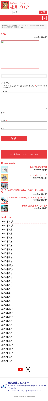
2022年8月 (7, 360)
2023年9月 (7, 321)
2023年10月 (7, 317)
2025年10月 (7, 225)
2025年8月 (7, 233)
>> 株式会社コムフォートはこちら (24, 154)
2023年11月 (7, 313)
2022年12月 (7, 345)
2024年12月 (7, 265)
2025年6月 (7, 241)
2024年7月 (7, 281)
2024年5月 (7, 289)
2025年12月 (7, 221)
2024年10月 (7, 269)
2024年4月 (7, 293)
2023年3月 (7, 333)
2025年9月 (7, 229)
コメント (4, 91)
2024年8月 (7, 277)
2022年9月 (7, 356)
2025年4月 (7, 249)
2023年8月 (7, 325)
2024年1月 (7, 305)
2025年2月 (7, 257)
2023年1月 (7, 341)
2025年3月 (7, 253)
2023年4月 (7, 329)
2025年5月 (7, 245)
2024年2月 (7, 301)
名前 (3, 113)
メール (4, 121)
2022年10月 (7, 353)
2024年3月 (7, 297)
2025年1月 (7, 261)
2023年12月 (7, 309)
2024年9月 (7, 273)
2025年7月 (7, 237)
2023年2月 (7, 337)
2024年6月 (7, 285)
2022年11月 (7, 349)
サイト (3, 128)
